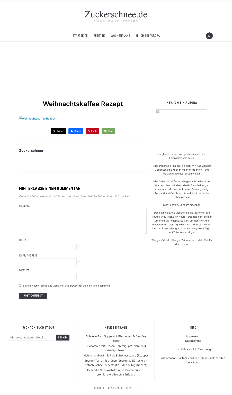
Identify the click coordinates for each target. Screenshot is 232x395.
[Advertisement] (116, 74)
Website (24, 270)
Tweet (60, 131)
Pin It (94, 131)
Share (77, 131)
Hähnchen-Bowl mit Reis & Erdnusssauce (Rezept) (116, 355)
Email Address (28, 255)
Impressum (193, 336)
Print (110, 131)
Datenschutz (193, 340)
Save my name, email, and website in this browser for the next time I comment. (67, 285)
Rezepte (99, 35)
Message (24, 205)
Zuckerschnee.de (116, 13)
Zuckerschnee (31, 151)
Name (22, 240)
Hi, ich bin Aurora (148, 35)
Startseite (80, 35)
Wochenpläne (120, 35)
